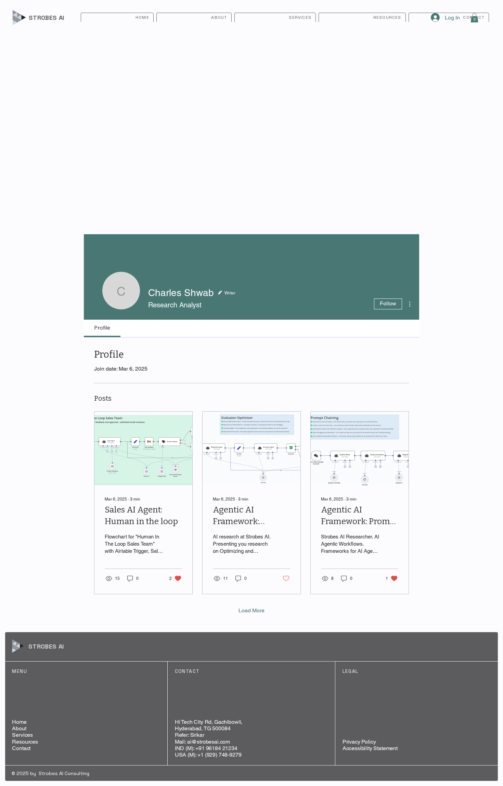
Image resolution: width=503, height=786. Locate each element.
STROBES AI (46, 18)
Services (22, 735)
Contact (21, 748)
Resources (25, 741)
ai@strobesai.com (208, 741)
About (19, 728)
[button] (474, 17)
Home (19, 722)
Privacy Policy (359, 741)
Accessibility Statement (370, 748)
